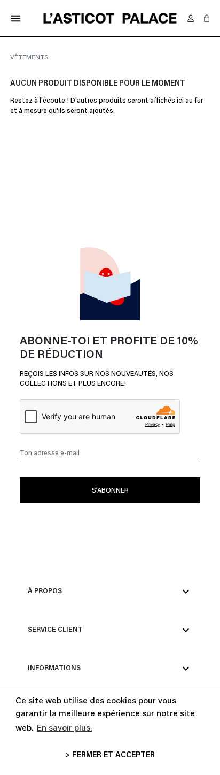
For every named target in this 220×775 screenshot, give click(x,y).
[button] (206, 18)
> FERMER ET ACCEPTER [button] (110, 755)
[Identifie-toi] (190, 18)
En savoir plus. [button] (64, 728)
